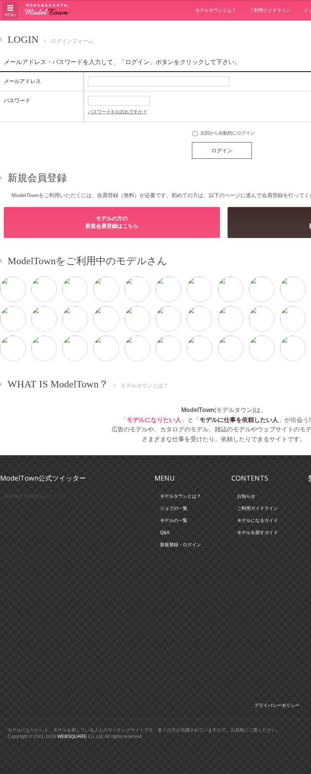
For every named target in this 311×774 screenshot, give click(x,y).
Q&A (165, 532)
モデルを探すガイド (257, 532)
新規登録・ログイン (180, 544)
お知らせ (246, 496)
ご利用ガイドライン (270, 10)
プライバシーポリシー (277, 705)
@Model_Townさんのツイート (35, 496)
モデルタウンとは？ (215, 10)
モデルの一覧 (173, 520)
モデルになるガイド (257, 520)
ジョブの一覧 (173, 508)
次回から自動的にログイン (227, 133)
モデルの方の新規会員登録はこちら (111, 222)
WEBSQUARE (72, 736)
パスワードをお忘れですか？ (117, 111)
